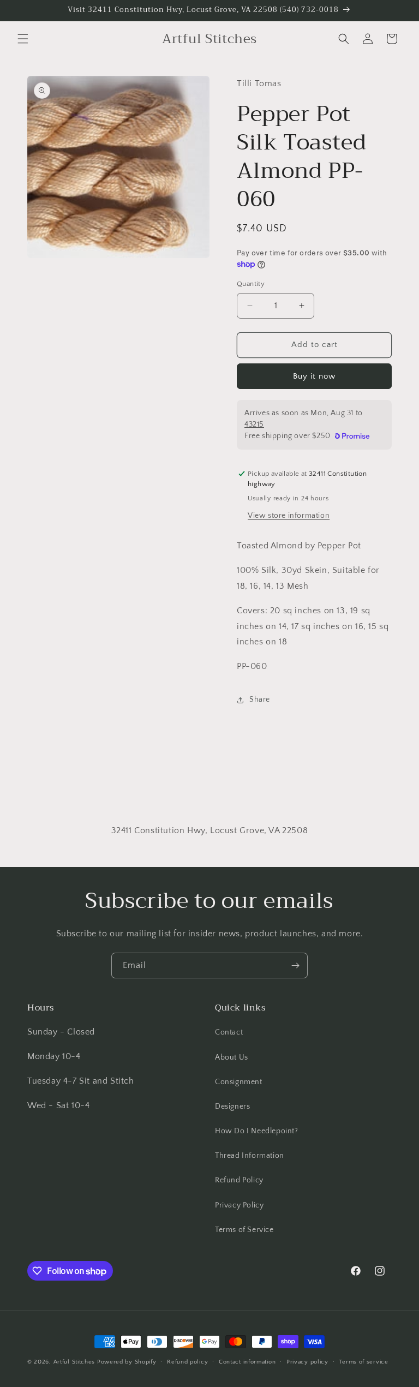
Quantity (251, 284)
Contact (229, 1032)
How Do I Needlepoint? (256, 1131)
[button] (23, 39)
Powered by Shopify (127, 1362)
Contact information (247, 1362)
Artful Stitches (74, 1362)
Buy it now (314, 376)
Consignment (238, 1082)
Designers (232, 1106)
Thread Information (249, 1155)
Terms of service (363, 1362)
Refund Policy (239, 1180)
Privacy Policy (239, 1205)
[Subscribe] (295, 965)
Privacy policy (307, 1362)
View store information (289, 515)
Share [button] (259, 699)
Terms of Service (244, 1229)
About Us (231, 1057)
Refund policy (187, 1362)
